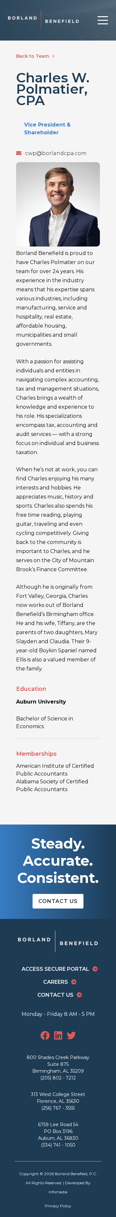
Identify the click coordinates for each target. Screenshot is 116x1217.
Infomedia (58, 1191)
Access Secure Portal (55, 969)
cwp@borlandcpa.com (54, 153)
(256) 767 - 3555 (58, 1108)
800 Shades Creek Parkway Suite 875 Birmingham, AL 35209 (58, 1064)
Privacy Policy (58, 1205)
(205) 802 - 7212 (58, 1078)
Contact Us (58, 901)
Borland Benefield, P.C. (76, 1173)
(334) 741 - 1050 (58, 1145)
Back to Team (33, 56)
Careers (55, 982)
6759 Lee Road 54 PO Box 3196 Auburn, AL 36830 (58, 1131)
